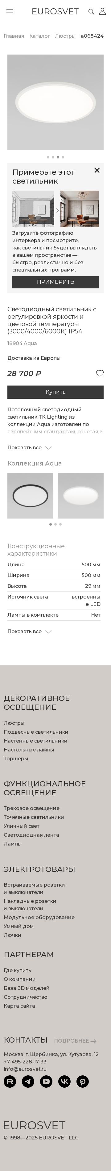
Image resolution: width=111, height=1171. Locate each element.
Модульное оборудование (39, 917)
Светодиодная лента (31, 835)
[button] (48, 157)
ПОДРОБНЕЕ (72, 1041)
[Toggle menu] (10, 11)
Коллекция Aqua (34, 463)
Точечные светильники (34, 817)
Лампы (13, 844)
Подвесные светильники (36, 732)
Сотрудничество (25, 997)
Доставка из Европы (34, 358)
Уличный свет (21, 826)
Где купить (17, 970)
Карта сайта (19, 1006)
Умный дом (19, 926)
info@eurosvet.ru (25, 1069)
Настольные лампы (29, 750)
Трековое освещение (32, 808)
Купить (56, 392)
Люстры (14, 723)
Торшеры (16, 759)
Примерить (55, 282)
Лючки (12, 935)
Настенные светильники (36, 741)
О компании (20, 979)
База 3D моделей (27, 988)
